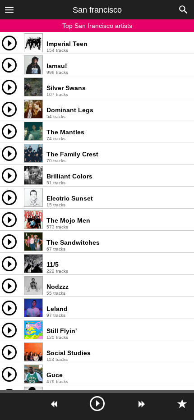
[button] (9, 9)
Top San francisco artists (97, 25)
